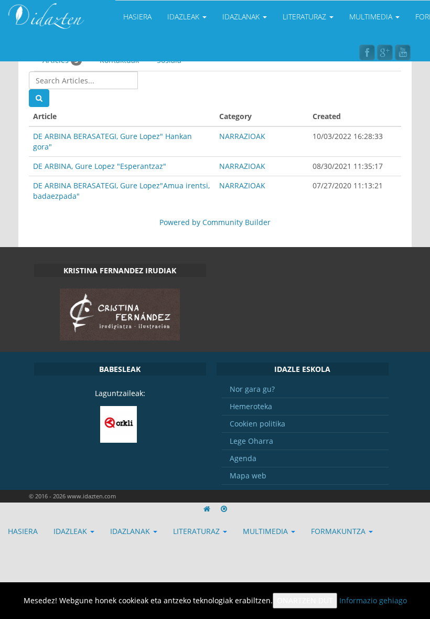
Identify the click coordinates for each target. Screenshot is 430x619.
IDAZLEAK (184, 17)
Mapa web (248, 476)
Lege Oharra (251, 441)
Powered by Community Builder (215, 222)
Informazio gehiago (373, 600)
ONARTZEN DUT (305, 600)
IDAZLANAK (242, 17)
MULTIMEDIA (371, 17)
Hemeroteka (251, 406)
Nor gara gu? (252, 389)
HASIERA (137, 17)
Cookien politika (257, 424)
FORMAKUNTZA (339, 531)
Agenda (243, 458)
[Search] (39, 98)
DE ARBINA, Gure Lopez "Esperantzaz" (99, 166)
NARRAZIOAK (242, 136)
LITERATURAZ (305, 17)
